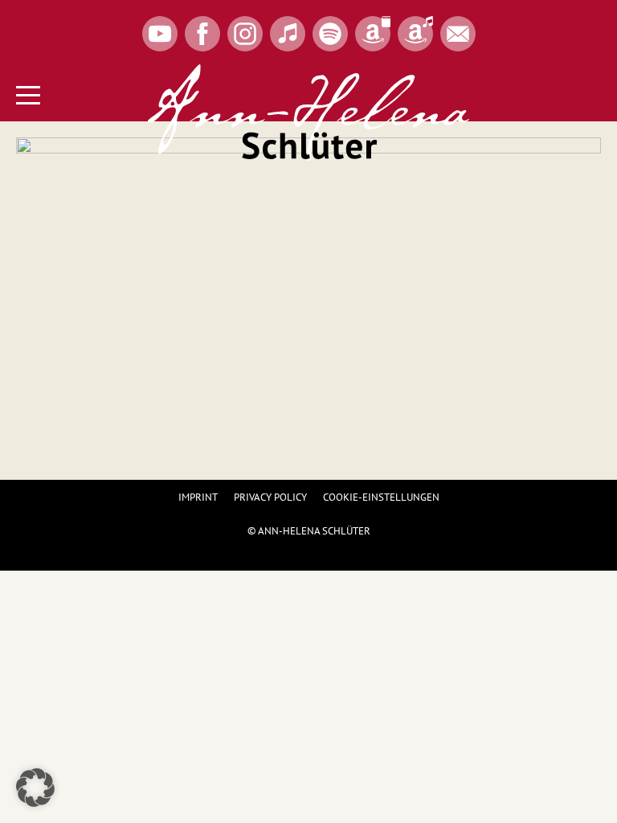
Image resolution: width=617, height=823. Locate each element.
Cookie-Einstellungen (381, 497)
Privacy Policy (270, 497)
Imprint (198, 497)
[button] (35, 787)
